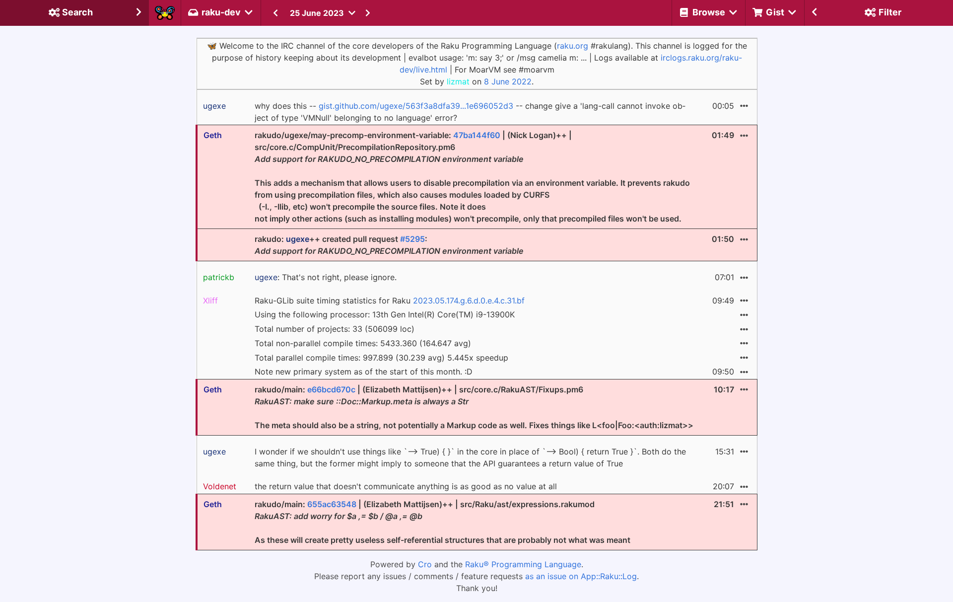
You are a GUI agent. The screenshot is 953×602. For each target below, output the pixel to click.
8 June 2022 (508, 81)
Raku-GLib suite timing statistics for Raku (390, 300)
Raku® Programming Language (523, 564)
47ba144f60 (476, 135)
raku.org (572, 46)
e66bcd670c (331, 389)
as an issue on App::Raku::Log (581, 576)
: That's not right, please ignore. (326, 277)
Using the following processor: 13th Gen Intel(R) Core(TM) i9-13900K (385, 314)
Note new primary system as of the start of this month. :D (364, 371)
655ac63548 (331, 504)
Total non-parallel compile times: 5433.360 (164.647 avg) (363, 343)
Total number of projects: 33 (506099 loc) (334, 329)
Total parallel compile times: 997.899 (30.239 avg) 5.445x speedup (381, 358)
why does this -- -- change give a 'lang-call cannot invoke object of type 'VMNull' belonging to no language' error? (470, 112)
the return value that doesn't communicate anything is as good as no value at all (406, 486)
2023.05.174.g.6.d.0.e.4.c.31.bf (469, 300)
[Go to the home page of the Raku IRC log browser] (165, 13)
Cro (425, 564)
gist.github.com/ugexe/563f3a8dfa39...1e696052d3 (416, 106)
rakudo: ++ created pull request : (389, 245)
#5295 (412, 239)
